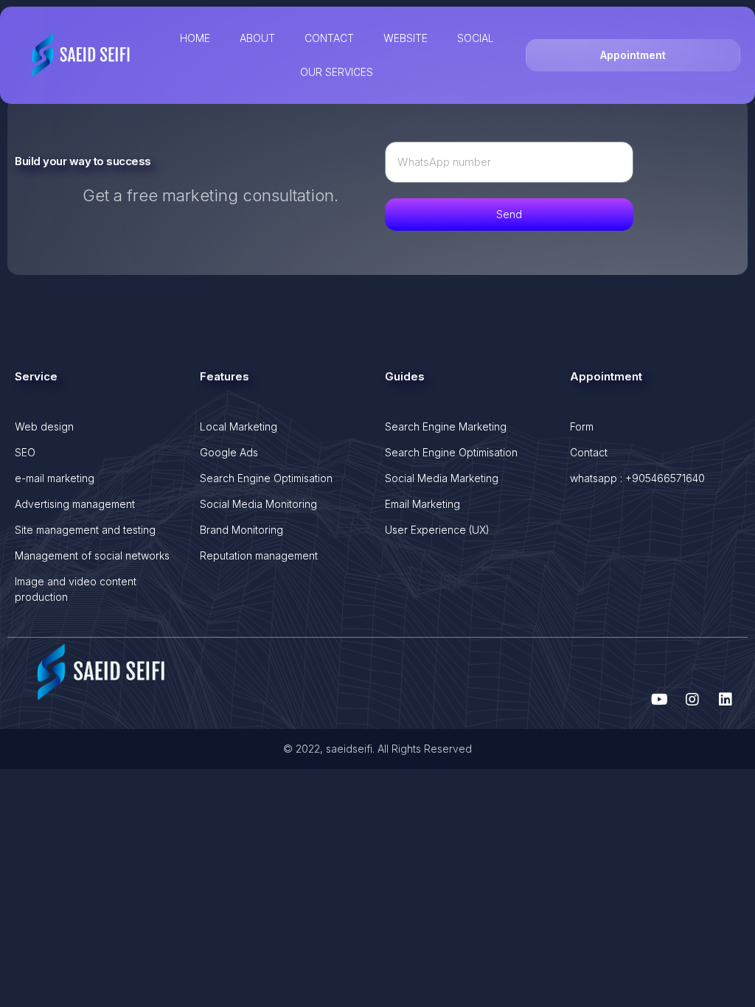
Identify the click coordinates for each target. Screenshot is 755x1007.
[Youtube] (659, 699)
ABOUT (257, 38)
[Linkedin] (725, 699)
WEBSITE (405, 38)
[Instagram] (692, 699)
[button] (633, 55)
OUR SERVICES (336, 72)
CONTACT (329, 38)
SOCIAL (475, 38)
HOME (195, 38)
